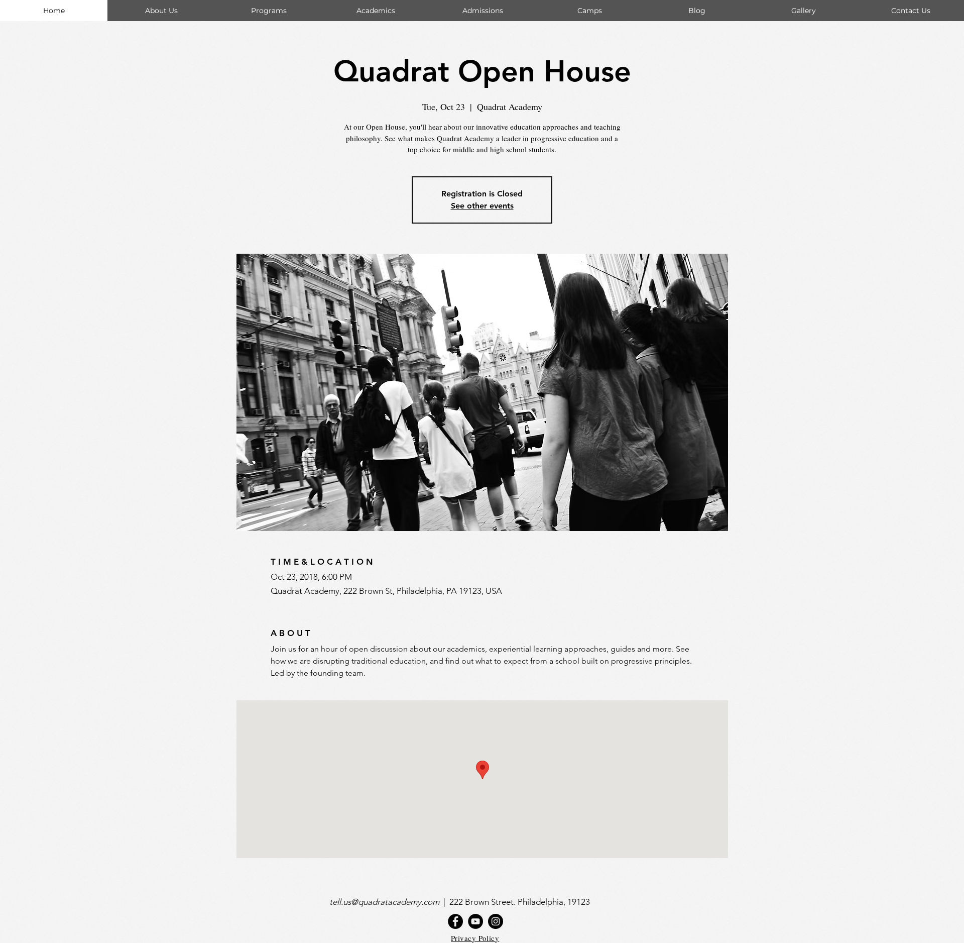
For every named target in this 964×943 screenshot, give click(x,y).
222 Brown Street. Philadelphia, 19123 (520, 902)
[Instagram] (495, 921)
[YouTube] (475, 921)
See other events (482, 206)
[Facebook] (455, 921)
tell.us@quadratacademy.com (386, 902)
